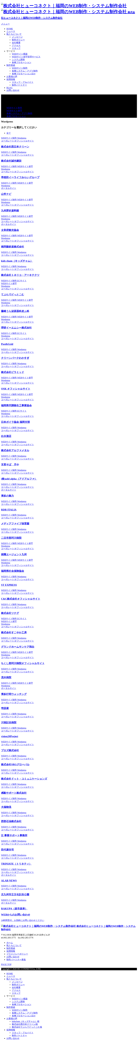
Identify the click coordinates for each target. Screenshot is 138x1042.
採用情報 (10, 79)
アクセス (16, 45)
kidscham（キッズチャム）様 (25, 1021)
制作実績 (10, 65)
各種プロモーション (21, 62)
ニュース (10, 31)
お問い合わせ (12, 90)
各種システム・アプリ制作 (25, 71)
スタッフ (16, 48)
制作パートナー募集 (16, 959)
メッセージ (17, 37)
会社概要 (16, 42)
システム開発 (18, 59)
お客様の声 (11, 76)
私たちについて (14, 34)
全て (8, 133)
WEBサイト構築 (19, 54)
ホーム (9, 942)
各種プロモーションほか (24, 74)
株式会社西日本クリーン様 (25, 1024)
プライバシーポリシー (17, 954)
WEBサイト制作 (19, 68)
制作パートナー (19, 85)
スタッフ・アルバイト (22, 82)
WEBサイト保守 (14, 110)
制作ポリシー (18, 40)
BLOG (9, 88)
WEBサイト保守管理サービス (26, 57)
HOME (9, 29)
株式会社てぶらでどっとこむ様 (27, 1027)
